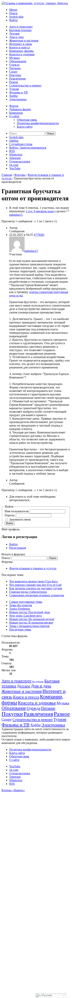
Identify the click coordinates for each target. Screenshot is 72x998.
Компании (16, 112)
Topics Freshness (19, 608)
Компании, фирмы (21, 50)
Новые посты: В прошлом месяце (31, 622)
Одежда (14, 64)
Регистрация (17, 547)
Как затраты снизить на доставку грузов (35, 588)
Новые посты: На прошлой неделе (31, 619)
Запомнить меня (20, 519)
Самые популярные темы (25, 601)
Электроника (17, 99)
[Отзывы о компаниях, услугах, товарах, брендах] (35, 3)
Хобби (13, 95)
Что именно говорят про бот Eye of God (35, 584)
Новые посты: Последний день (29, 612)
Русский (46, 995)
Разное (13, 82)
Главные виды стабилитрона (28, 591)
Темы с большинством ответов (29, 626)
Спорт (13, 71)
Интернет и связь (20, 44)
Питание (15, 68)
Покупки (15, 75)
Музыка (14, 57)
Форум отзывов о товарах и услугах (32, 568)
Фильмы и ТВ (18, 92)
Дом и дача (16, 37)
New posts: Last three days (25, 615)
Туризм (14, 89)
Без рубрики (38, 682)
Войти (9, 523)
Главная (7, 175)
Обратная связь (27, 119)
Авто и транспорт (21, 26)
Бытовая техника (20, 30)
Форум (13, 105)
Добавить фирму (20, 109)
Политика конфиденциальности (38, 123)
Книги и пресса (19, 47)
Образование (17, 61)
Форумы (19, 175)
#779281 (39, 234)
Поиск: (6, 558)
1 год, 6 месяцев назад (40, 211)
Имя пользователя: (17, 511)
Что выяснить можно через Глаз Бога (33, 581)
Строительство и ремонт (25, 85)
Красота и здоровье (22, 54)
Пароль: (10, 515)
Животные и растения (23, 40)
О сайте (14, 116)
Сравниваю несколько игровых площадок (36, 595)
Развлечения (17, 78)
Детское (14, 33)
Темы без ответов (20, 605)
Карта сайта (24, 126)
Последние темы (20, 629)
